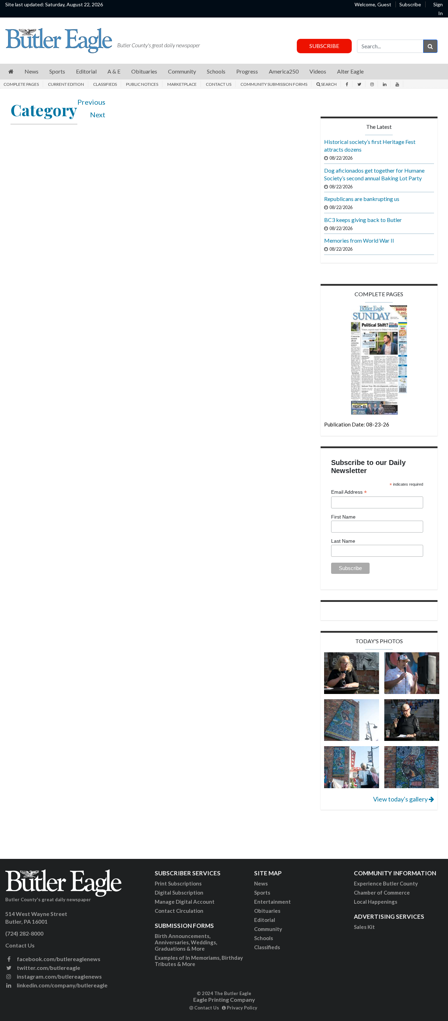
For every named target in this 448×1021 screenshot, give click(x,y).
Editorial (264, 920)
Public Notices (142, 84)
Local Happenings (375, 901)
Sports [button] (57, 71)
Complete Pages (21, 84)
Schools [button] (216, 71)
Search (328, 84)
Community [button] (182, 71)
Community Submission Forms (273, 84)
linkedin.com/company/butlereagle (61, 985)
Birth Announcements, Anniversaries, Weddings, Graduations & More (186, 942)
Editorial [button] (86, 71)
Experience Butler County (386, 883)
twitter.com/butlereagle (48, 967)
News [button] (31, 71)
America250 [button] (284, 71)
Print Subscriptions (178, 883)
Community (268, 929)
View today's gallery (401, 799)
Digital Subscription (179, 892)
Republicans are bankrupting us (361, 198)
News (261, 883)
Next (97, 114)
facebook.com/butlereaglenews (58, 959)
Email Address (349, 492)
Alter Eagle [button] (350, 71)
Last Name (343, 541)
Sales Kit (364, 927)
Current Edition (66, 84)
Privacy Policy (241, 1007)
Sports (262, 892)
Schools (263, 938)
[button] (11, 71)
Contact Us (218, 84)
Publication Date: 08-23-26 (356, 424)
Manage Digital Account (185, 901)
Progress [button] (247, 71)
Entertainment (272, 901)
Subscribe (410, 4)
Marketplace (182, 84)
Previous (91, 102)
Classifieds (105, 84)
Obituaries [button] (144, 71)
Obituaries (267, 911)
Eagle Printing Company (224, 999)
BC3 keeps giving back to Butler (363, 219)
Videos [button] (317, 71)
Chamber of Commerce (382, 892)
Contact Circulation (179, 911)
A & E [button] (113, 71)
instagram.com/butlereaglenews (59, 976)
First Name (343, 517)
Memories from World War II (359, 240)
